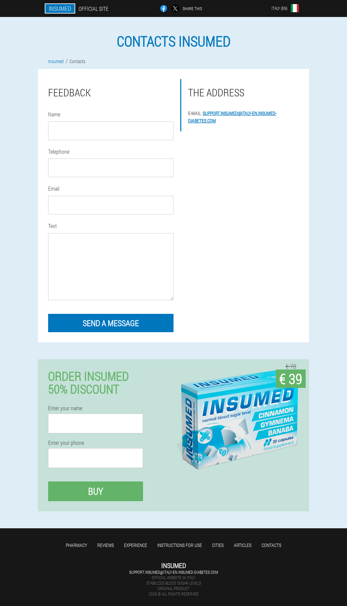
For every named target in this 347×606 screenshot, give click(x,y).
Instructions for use (179, 545)
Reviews (105, 545)
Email (53, 188)
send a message (111, 323)
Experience (135, 545)
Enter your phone (66, 443)
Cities (218, 545)
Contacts (271, 545)
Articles (242, 545)
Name (54, 114)
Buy (95, 491)
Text (52, 225)
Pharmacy (76, 545)
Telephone (58, 151)
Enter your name (65, 408)
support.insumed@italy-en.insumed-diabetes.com (173, 572)
